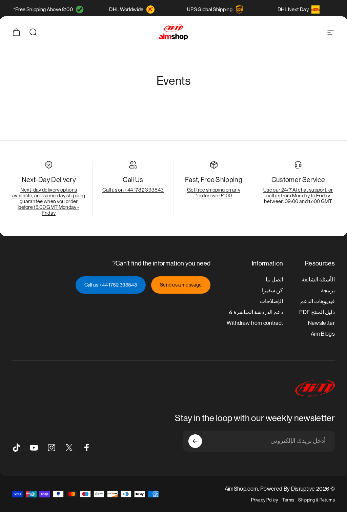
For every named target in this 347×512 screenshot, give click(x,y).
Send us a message (181, 285)
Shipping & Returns (316, 500)
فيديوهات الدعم (317, 301)
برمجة (328, 290)
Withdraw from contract (255, 323)
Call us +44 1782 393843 (110, 285)
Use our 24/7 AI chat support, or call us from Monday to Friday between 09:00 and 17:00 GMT (298, 195)
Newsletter (321, 323)
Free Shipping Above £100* (43, 9)
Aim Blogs (323, 334)
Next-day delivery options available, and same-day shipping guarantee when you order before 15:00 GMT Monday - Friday (48, 201)
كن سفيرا (272, 290)
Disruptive (303, 489)
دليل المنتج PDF (317, 312)
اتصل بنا (274, 279)
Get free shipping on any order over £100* (213, 192)
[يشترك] (195, 441)
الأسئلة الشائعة (318, 279)
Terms (288, 500)
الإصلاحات (271, 301)
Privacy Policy (264, 500)
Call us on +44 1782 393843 (133, 190)
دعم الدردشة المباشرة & (256, 312)
